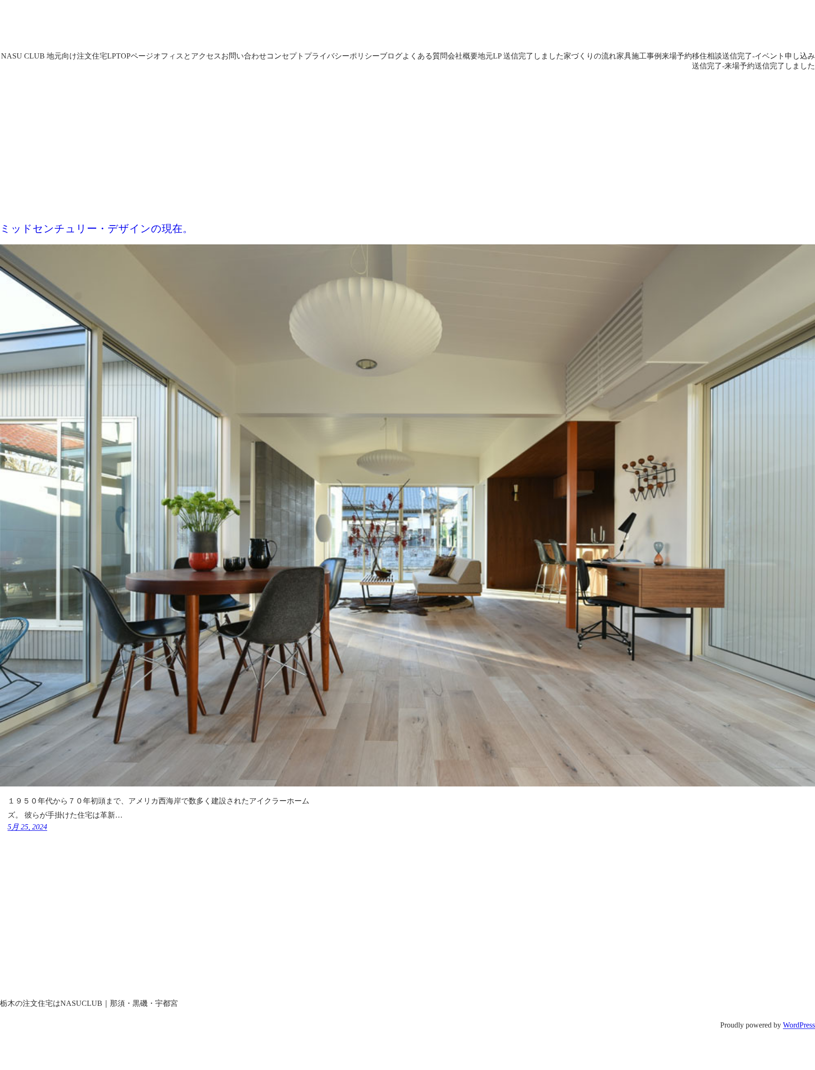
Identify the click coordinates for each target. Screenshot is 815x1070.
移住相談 (707, 56)
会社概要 (463, 56)
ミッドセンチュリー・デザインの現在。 (96, 228)
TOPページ (134, 56)
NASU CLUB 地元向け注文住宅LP (58, 56)
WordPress (799, 1025)
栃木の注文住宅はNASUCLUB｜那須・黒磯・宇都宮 (223, 28)
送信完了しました (785, 66)
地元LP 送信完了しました (521, 56)
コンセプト (285, 56)
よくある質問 (425, 56)
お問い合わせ (243, 56)
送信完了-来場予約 (723, 66)
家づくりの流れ (590, 56)
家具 (624, 56)
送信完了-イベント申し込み (768, 56)
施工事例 (647, 56)
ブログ (391, 56)
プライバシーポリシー (342, 56)
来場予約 (677, 56)
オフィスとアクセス (187, 56)
